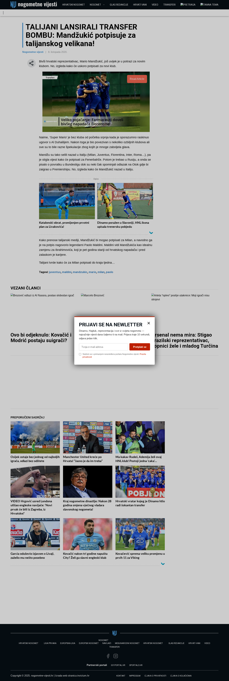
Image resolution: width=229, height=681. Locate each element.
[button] (148, 323)
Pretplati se (139, 346)
